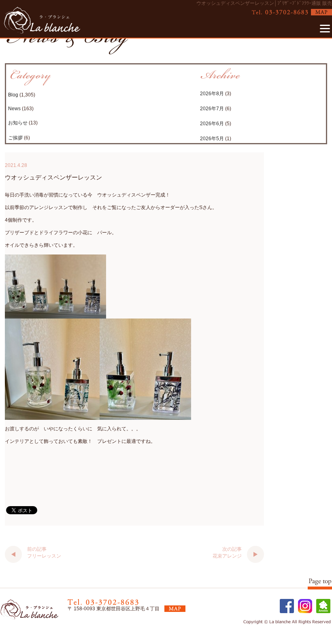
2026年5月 (212, 138)
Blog (13, 95)
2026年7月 (212, 108)
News (14, 108)
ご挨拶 (15, 138)
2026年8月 (212, 93)
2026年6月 (212, 123)
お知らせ (18, 123)
